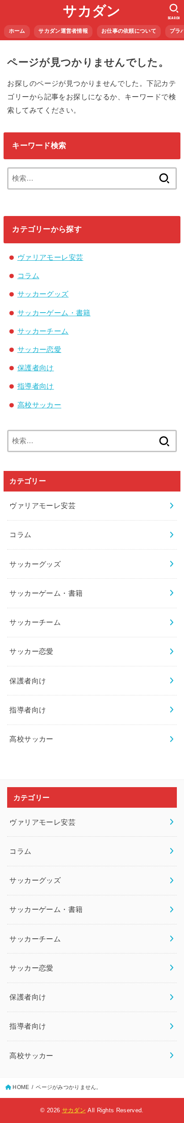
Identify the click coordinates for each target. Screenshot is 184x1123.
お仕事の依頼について (128, 31)
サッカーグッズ (43, 294)
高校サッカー (39, 405)
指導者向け (35, 386)
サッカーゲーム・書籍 (54, 313)
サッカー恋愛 (39, 349)
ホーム (17, 31)
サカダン (92, 11)
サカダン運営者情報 (63, 31)
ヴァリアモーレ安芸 (50, 257)
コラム (28, 275)
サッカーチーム (43, 331)
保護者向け (35, 368)
